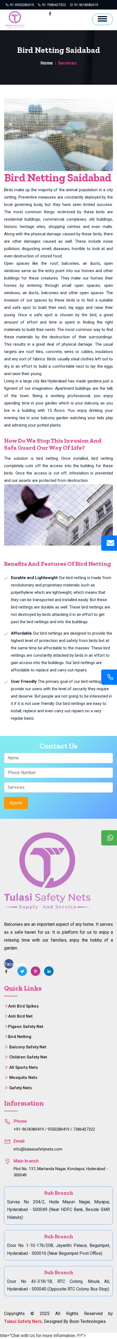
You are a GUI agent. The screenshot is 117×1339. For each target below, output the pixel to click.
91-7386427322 (53, 5)
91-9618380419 (85, 5)
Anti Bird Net (20, 1016)
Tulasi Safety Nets (23, 1321)
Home (47, 63)
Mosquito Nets (23, 1077)
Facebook (9, 964)
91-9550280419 (21, 5)
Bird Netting (19, 1036)
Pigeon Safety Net (25, 1026)
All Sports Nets (23, 1067)
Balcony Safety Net (27, 1047)
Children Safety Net (28, 1057)
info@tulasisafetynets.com (38, 1149)
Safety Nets (20, 1087)
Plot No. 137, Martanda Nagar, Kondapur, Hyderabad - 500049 (61, 1171)
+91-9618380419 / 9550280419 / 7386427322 (54, 1129)
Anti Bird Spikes (23, 1006)
